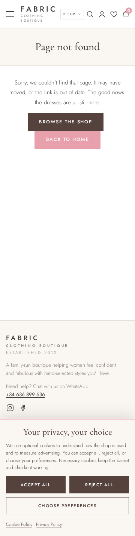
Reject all (99, 485)
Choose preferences (67, 506)
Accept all (36, 485)
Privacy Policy (49, 524)
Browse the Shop (65, 121)
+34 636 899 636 (25, 394)
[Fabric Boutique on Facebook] (23, 409)
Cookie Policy (19, 524)
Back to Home (67, 139)
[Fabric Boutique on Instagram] (10, 409)
